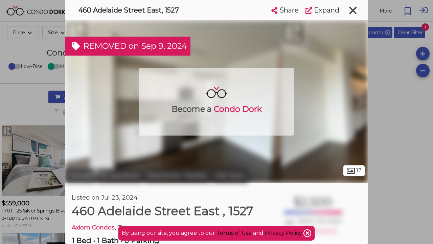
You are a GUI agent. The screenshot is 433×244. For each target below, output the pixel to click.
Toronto (80, 175)
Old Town (230, 175)
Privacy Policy (284, 233)
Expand (325, 10)
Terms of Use (234, 233)
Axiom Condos (93, 227)
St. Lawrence (119, 175)
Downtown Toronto (177, 175)
